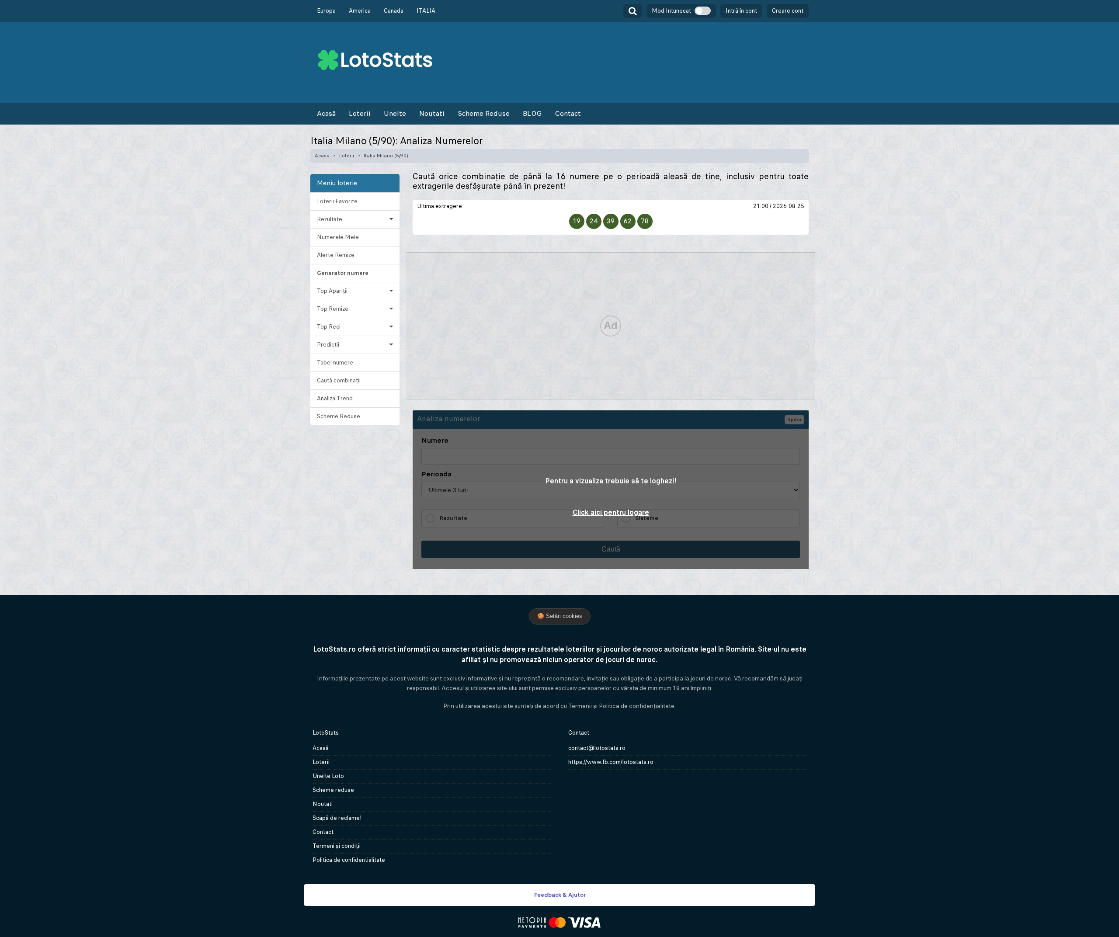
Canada (393, 10)
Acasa (322, 156)
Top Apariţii (332, 291)
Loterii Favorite (337, 201)
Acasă (326, 113)
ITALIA (426, 10)
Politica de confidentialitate (349, 860)
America (360, 10)
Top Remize (332, 308)
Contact (568, 113)
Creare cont (787, 10)
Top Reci (329, 326)
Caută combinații (339, 380)
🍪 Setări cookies (559, 616)
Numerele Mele (338, 237)
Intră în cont (741, 10)
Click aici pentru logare (611, 512)
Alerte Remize (335, 255)
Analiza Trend (335, 398)
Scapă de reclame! (337, 818)
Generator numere (342, 273)
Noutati (432, 113)
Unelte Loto (328, 776)
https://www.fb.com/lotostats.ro (610, 762)
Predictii (328, 344)
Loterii (360, 113)
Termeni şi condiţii (337, 846)
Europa (326, 10)
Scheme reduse (333, 790)
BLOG (532, 113)
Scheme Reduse (484, 113)
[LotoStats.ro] (375, 59)
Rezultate (329, 219)
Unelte (395, 113)
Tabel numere (335, 362)
